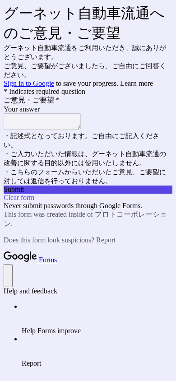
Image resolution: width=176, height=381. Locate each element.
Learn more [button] (136, 83)
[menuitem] (97, 318)
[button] (88, 190)
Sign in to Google (29, 83)
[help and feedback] (8, 275)
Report (106, 240)
